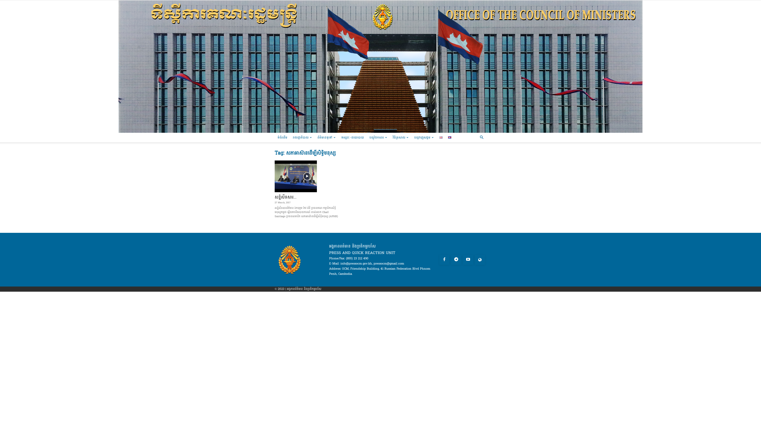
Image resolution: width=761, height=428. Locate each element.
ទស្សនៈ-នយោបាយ (352, 137)
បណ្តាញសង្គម (422, 137)
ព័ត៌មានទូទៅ (324, 137)
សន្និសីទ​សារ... (285, 197)
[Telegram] (456, 260)
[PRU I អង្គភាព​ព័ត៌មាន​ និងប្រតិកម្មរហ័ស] (380, 66)
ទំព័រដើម (282, 137)
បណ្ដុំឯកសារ (376, 137)
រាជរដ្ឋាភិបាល (301, 137)
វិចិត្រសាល (399, 137)
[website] (480, 260)
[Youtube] (468, 260)
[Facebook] (444, 260)
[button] (481, 138)
